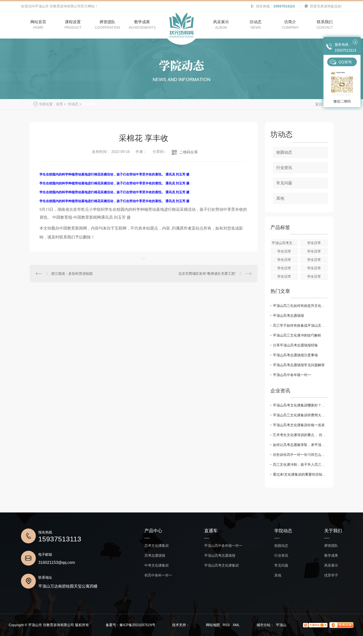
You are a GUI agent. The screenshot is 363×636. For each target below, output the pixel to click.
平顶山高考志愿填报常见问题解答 (299, 365)
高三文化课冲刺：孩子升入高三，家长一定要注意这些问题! (300, 464)
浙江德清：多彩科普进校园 (72, 274)
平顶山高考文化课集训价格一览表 (299, 425)
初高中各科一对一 (158, 575)
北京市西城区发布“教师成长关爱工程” (207, 274)
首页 (59, 104)
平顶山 (281, 625)
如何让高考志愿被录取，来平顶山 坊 (300, 445)
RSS (226, 625)
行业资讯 (89, 104)
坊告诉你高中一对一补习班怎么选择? (300, 455)
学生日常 (314, 243)
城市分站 (263, 625)
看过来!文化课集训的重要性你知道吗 (300, 474)
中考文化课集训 (156, 565)
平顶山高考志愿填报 (288, 316)
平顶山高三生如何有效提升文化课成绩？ (300, 306)
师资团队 (331, 546)
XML (236, 625)
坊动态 (72, 104)
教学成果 (331, 555)
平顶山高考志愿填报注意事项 (295, 355)
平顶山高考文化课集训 (221, 565)
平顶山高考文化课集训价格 (285, 243)
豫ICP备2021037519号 (137, 625)
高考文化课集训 (156, 546)
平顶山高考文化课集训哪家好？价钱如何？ (300, 405)
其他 (280, 198)
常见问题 (284, 183)
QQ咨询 (345, 62)
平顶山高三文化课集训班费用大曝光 (300, 415)
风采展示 (331, 565)
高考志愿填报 (154, 555)
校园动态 (284, 152)
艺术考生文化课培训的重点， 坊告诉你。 (300, 435)
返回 (319, 104)
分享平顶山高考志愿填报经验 (295, 345)
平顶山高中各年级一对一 (292, 375)
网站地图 (213, 625)
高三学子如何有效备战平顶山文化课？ (300, 325)
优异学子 (331, 575)
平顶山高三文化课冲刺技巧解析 (297, 335)
